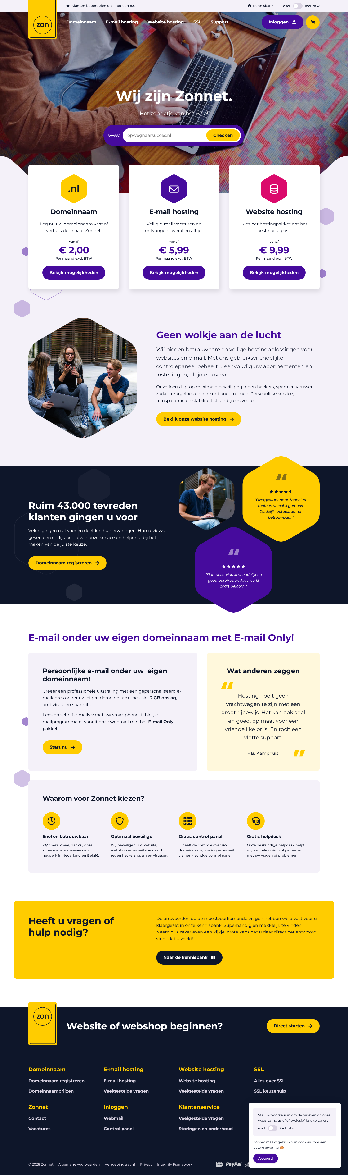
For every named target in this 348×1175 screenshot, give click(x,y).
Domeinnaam (81, 22)
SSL (197, 22)
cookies (304, 1142)
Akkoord (265, 1158)
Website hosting (165, 22)
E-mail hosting (122, 22)
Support (219, 22)
